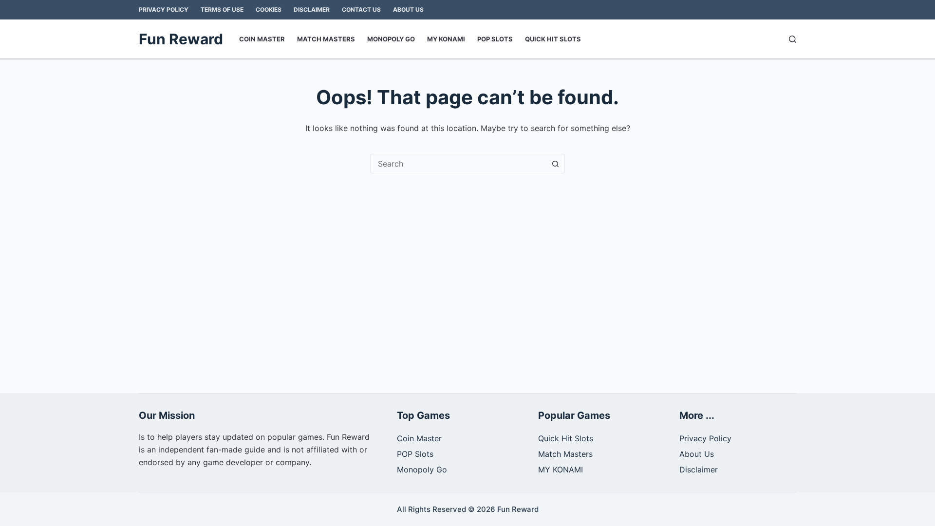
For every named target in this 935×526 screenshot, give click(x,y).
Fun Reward (181, 39)
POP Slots (495, 39)
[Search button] (555, 163)
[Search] (792, 39)
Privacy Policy (163, 9)
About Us (408, 9)
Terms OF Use (222, 9)
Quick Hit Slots (553, 39)
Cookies (268, 9)
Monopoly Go (422, 469)
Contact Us (361, 9)
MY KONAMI (446, 39)
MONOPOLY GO (391, 39)
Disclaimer (312, 9)
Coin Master (262, 39)
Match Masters (326, 39)
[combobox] (458, 163)
